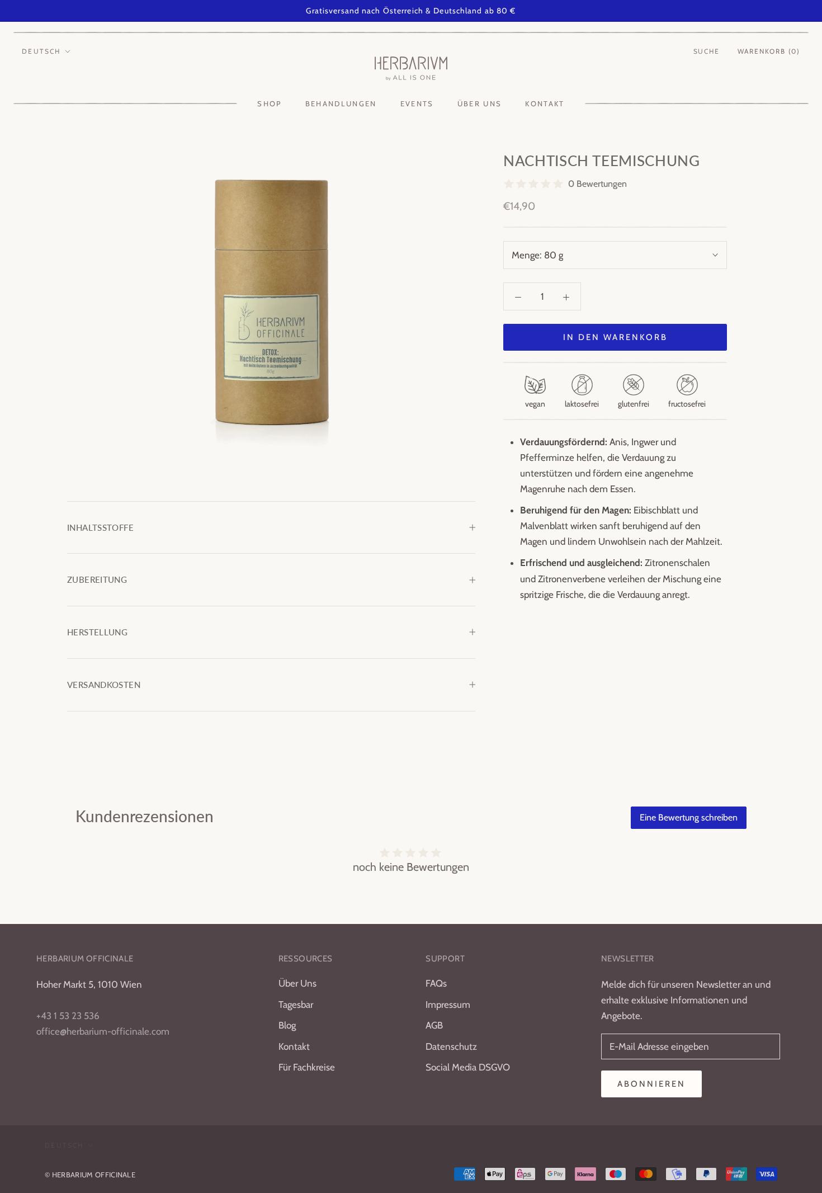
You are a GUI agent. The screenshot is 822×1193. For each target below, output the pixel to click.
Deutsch (41, 51)
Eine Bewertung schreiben (689, 817)
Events (417, 103)
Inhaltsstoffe (100, 527)
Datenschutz (451, 1046)
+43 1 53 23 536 (68, 1015)
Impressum (448, 1004)
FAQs (436, 983)
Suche (706, 51)
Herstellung (97, 632)
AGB (434, 1025)
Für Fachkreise (306, 1067)
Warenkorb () (769, 51)
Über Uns (297, 983)
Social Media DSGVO (468, 1067)
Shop (269, 103)
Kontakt (544, 103)
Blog (287, 1025)
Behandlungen (341, 103)
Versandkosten (103, 685)
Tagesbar (295, 1004)
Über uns (479, 103)
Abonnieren (651, 1084)
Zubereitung (97, 579)
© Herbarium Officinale (90, 1174)
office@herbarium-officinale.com (102, 1031)
